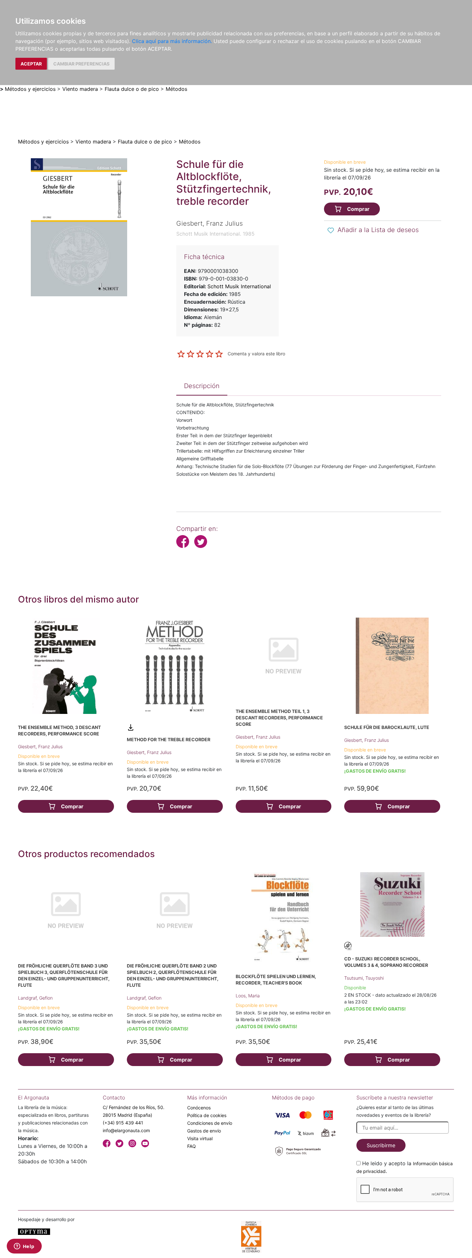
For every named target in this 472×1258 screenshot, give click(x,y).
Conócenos (199, 1107)
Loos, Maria (248, 995)
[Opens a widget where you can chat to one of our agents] (24, 1247)
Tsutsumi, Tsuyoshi (364, 978)
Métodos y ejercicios (30, 89)
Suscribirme (381, 1145)
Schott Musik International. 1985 (215, 233)
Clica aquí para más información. (172, 41)
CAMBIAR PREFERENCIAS (81, 63)
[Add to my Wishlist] (330, 230)
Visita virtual (200, 1138)
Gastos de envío (204, 1130)
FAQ (191, 1146)
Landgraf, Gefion (35, 998)
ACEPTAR (31, 63)
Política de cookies (206, 1115)
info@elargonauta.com (126, 1130)
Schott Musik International (239, 286)
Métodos (176, 89)
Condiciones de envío (209, 1123)
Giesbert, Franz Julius (40, 746)
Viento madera (80, 89)
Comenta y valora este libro (256, 353)
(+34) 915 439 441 (123, 1122)
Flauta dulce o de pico (132, 89)
